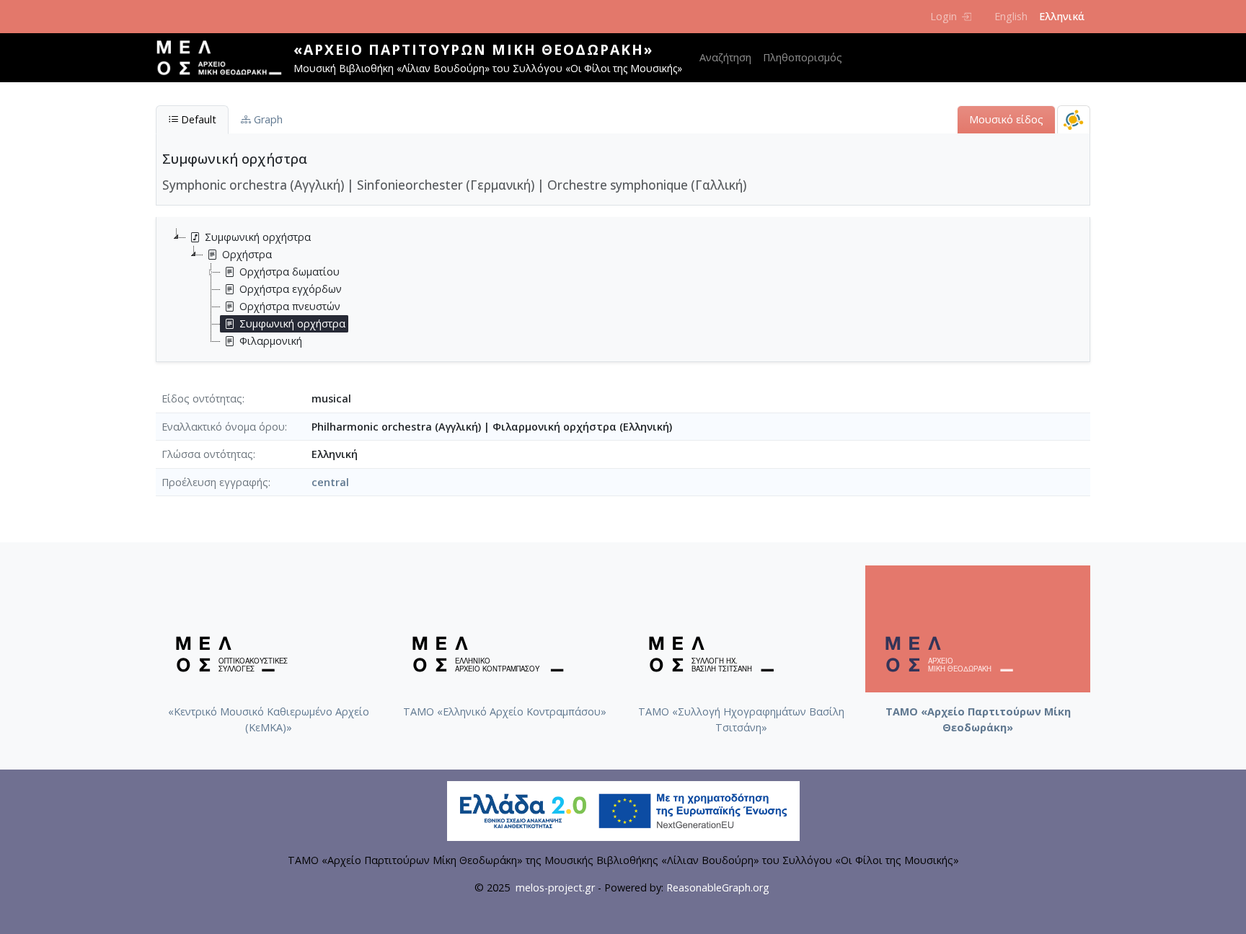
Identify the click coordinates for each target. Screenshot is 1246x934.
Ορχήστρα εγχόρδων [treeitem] (290, 289)
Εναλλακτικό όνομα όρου (223, 426)
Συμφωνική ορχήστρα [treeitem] (258, 237)
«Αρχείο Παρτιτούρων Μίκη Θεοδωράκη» (473, 49)
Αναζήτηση (725, 57)
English (1011, 16)
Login (943, 16)
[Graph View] (1073, 119)
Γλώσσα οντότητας (207, 454)
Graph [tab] (267, 119)
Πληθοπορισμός (802, 57)
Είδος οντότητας (202, 398)
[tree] (629, 289)
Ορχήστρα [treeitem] (247, 254)
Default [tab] (197, 119)
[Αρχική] (224, 58)
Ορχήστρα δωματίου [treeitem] (289, 271)
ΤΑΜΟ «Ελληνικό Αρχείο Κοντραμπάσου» (504, 711)
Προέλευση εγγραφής (215, 482)
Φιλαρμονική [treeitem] (270, 341)
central (330, 482)
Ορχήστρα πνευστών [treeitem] (289, 306)
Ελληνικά (1061, 16)
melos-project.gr (555, 887)
